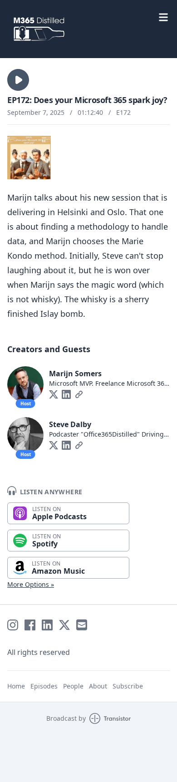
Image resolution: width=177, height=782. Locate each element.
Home (16, 686)
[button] (18, 80)
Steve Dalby (70, 424)
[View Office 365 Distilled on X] (64, 625)
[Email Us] (81, 625)
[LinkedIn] (66, 394)
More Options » (30, 584)
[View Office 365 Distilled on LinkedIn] (47, 625)
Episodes (44, 686)
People (73, 686)
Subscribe (128, 686)
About (98, 686)
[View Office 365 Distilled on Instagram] (12, 625)
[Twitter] (53, 394)
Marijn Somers (75, 374)
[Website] (79, 394)
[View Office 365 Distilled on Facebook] (30, 625)
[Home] (88, 29)
